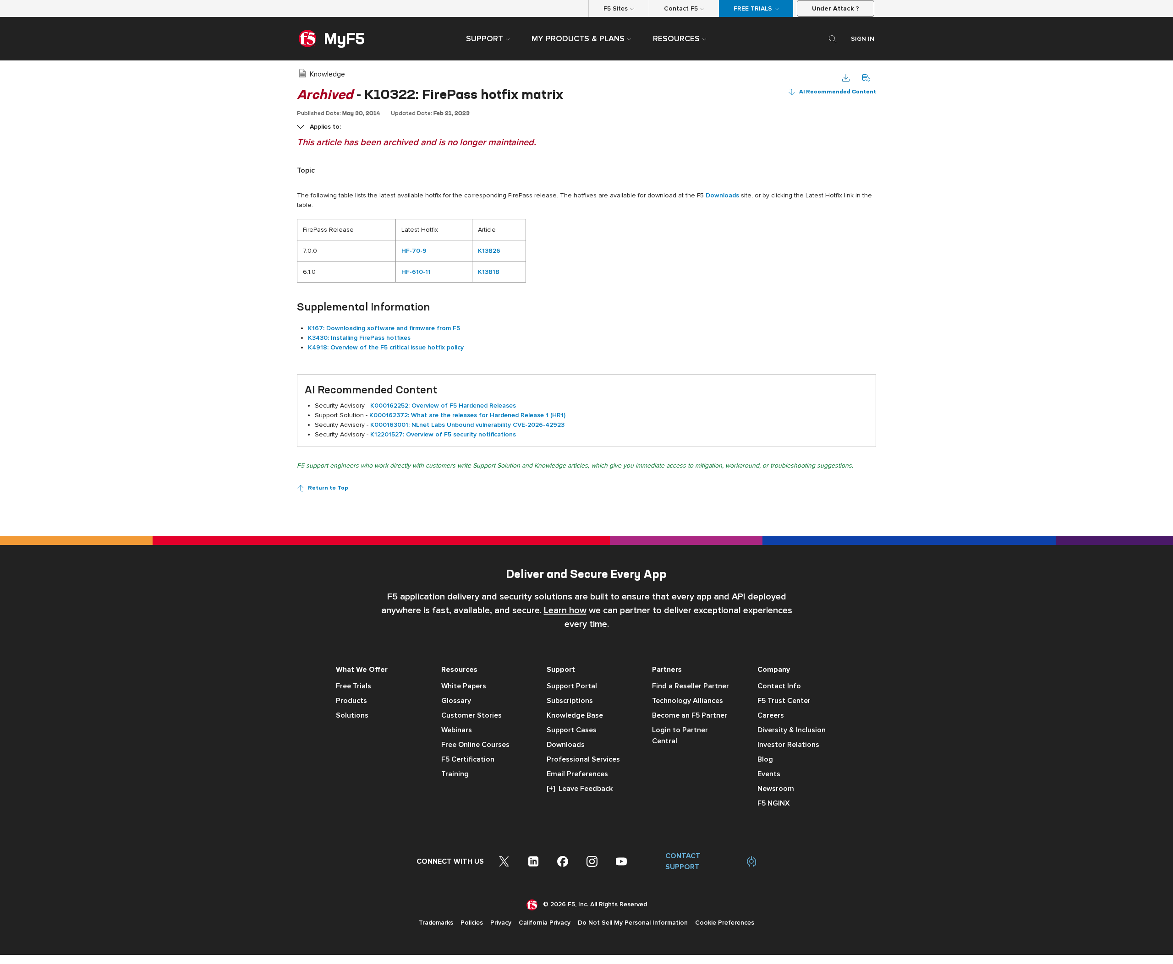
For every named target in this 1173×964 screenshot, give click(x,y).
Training (455, 774)
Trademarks (436, 922)
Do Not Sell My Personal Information (633, 922)
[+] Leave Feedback (580, 788)
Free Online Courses (475, 744)
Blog (765, 759)
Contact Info (779, 686)
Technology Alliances (687, 700)
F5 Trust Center (784, 700)
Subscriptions (570, 700)
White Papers (463, 686)
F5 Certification (467, 759)
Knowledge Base (575, 715)
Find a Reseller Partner (690, 686)
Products (351, 700)
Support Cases (572, 730)
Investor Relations (788, 744)
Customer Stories (471, 715)
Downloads (566, 744)
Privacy (500, 922)
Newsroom (775, 788)
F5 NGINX (773, 803)
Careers (770, 715)
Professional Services (583, 759)
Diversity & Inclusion (791, 730)
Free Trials (353, 686)
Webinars (456, 730)
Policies (471, 922)
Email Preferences (577, 774)
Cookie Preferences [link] (724, 922)
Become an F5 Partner (689, 715)
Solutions (352, 715)
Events (768, 774)
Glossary (456, 700)
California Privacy (544, 922)
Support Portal (572, 686)
